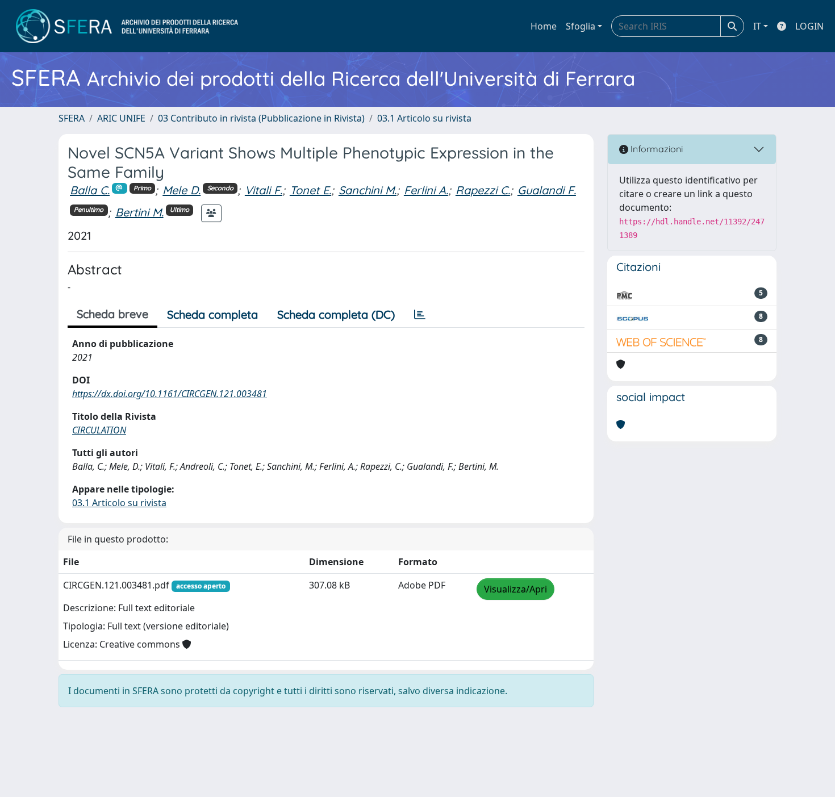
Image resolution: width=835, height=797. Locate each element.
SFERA (72, 118)
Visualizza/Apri (515, 589)
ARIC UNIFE (121, 118)
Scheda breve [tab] (112, 314)
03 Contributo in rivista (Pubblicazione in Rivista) (261, 118)
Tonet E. (310, 190)
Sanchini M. (367, 190)
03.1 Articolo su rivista (424, 118)
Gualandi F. (546, 190)
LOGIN (809, 26)
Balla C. (90, 190)
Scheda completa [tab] (212, 314)
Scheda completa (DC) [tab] (336, 314)
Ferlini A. (426, 190)
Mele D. (181, 190)
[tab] (419, 315)
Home (544, 26)
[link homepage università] (127, 26)
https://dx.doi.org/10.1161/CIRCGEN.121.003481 (169, 393)
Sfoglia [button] (580, 26)
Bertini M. (139, 212)
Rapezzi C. (483, 190)
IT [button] (757, 26)
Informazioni (655, 149)
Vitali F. (263, 190)
